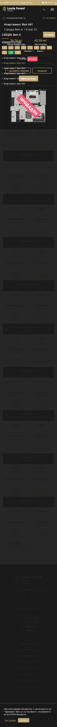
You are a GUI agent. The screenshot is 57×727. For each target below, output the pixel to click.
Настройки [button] (10, 720)
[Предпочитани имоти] (55, 3)
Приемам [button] (24, 720)
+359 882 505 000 (25, 3)
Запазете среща (46, 2)
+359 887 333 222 (9, 3)
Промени (49, 35)
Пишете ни (43, 2)
